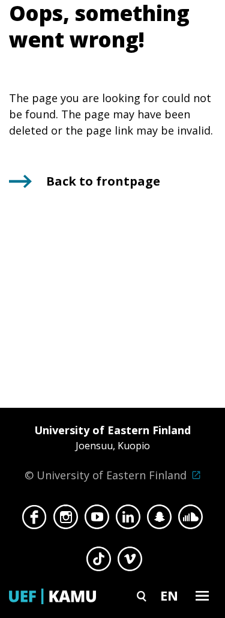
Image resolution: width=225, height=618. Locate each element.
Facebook (34, 520)
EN (169, 595)
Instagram (65, 520)
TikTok (98, 562)
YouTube (97, 520)
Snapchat (159, 520)
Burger (202, 595)
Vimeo (130, 562)
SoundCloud (190, 520)
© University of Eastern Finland (108, 452)
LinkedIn (128, 520)
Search (141, 595)
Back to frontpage (103, 181)
